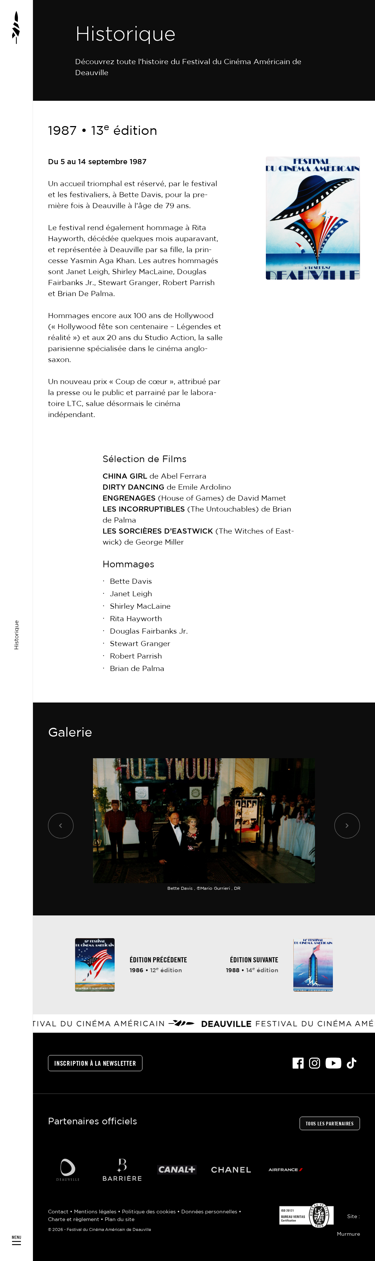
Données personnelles (210, 1211)
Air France (286, 1169)
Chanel (231, 1169)
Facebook (298, 1063)
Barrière (122, 1169)
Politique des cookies (149, 1211)
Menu (16, 630)
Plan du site (119, 1219)
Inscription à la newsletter (95, 1064)
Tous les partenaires (330, 1124)
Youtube (333, 1063)
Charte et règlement (74, 1219)
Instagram (314, 1063)
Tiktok (351, 1063)
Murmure (348, 1234)
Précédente (60, 825)
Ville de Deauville (67, 1169)
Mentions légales (96, 1211)
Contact (59, 1211)
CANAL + (176, 1169)
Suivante (347, 825)
